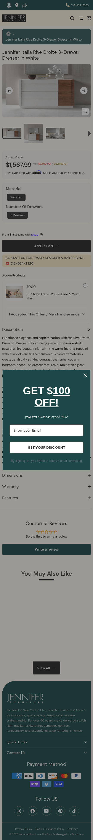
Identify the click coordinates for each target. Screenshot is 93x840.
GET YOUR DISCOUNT (46, 447)
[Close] (85, 375)
